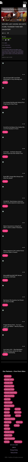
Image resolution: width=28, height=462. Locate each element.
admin (5, 43)
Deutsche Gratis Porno (10, 392)
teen (3, 55)
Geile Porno (7, 422)
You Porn (17, 409)
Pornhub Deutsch (9, 405)
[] (24, 5)
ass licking (6, 49)
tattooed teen (20, 53)
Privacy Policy (14, 450)
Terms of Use (14, 452)
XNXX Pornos (8, 402)
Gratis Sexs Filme (9, 396)
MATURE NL (8, 47)
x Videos (16, 425)
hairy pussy (4, 51)
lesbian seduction (14, 51)
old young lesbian (19, 52)
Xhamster (7, 409)
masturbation (20, 51)
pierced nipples (8, 53)
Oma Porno (18, 412)
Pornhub (6, 441)
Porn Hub (7, 428)
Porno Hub (19, 422)
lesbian (8, 51)
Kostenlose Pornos (9, 419)
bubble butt (11, 49)
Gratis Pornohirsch (9, 438)
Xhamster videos (8, 379)
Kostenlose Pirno (9, 386)
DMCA (14, 447)
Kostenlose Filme (9, 389)
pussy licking (14, 53)
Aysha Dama (7, 45)
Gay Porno (7, 415)
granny (20, 49)
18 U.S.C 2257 (14, 444)
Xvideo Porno (8, 435)
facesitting (16, 49)
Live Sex (18, 415)
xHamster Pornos (9, 432)
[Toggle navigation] (1, 2)
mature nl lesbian (11, 52)
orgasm (3, 53)
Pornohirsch (7, 376)
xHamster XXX (8, 382)
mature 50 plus (5, 52)
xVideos (6, 425)
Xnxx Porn (7, 399)
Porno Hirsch (18, 441)
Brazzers (6, 412)
